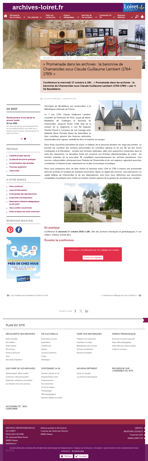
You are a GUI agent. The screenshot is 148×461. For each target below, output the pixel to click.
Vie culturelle (67, 58)
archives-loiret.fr (37, 7)
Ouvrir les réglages (93, 257)
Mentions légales (133, 431)
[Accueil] (5, 16)
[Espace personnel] (142, 16)
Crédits (139, 428)
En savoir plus (78, 451)
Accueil (58, 58)
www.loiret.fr (135, 438)
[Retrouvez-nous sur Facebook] (18, 229)
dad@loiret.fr (11, 444)
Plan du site (136, 435)
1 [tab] (21, 138)
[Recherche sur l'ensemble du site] (137, 16)
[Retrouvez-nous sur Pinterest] (10, 229)
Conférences (79, 58)
